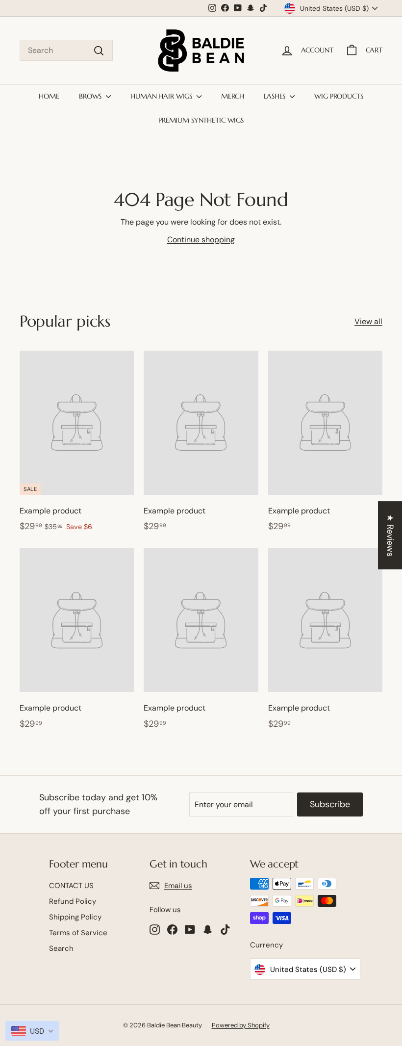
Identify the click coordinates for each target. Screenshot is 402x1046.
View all (368, 321)
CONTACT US (71, 886)
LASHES (275, 96)
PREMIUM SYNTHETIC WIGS (201, 120)
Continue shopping (201, 239)
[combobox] (66, 50)
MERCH (232, 96)
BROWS (91, 96)
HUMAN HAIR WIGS (162, 96)
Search (61, 948)
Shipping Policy (75, 917)
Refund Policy (72, 901)
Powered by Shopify (241, 1025)
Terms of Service (78, 933)
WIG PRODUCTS (338, 96)
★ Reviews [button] (390, 535)
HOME (49, 96)
